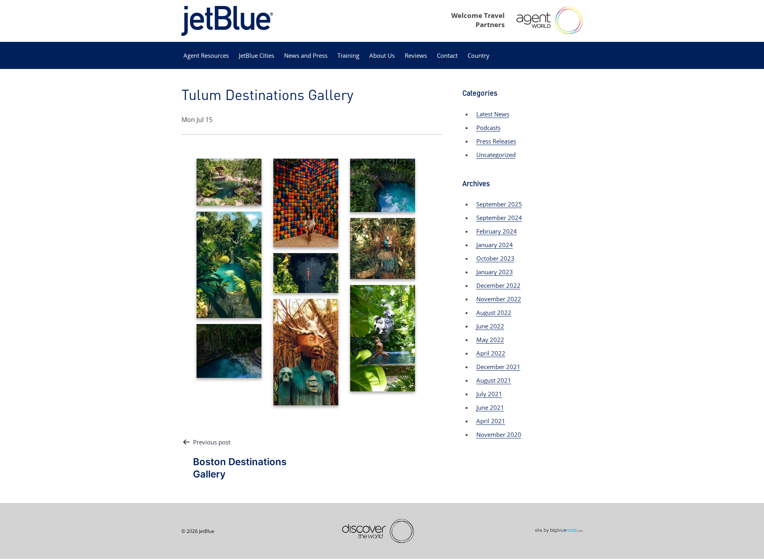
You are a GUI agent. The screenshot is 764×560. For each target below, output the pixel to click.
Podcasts (488, 128)
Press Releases (496, 141)
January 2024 (494, 245)
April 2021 (490, 421)
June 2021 (490, 407)
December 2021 (498, 367)
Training (348, 55)
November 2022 (498, 299)
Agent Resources (206, 55)
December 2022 (498, 285)
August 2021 (493, 380)
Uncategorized (496, 155)
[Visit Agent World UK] (549, 20)
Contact (447, 55)
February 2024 (496, 231)
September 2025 (499, 204)
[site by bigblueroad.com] (559, 529)
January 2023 (494, 272)
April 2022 (490, 353)
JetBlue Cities (256, 55)
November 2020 (498, 434)
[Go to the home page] (227, 20)
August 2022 (493, 312)
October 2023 (495, 258)
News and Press (305, 55)
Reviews (416, 55)
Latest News (492, 114)
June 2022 (490, 326)
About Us (382, 55)
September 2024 (499, 218)
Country (478, 55)
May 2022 (490, 340)
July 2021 (489, 394)
